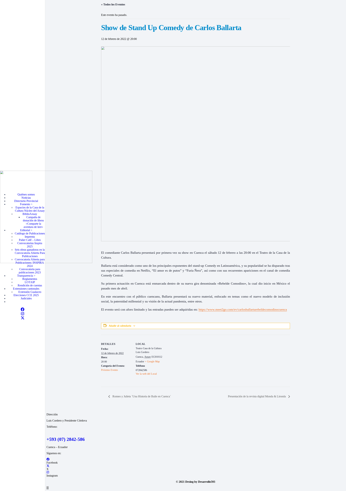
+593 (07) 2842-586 (65, 439)
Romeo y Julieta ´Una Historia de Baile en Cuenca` (141, 396)
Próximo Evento (109, 370)
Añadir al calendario (120, 325)
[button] (47, 487)
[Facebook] (23, 309)
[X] (23, 318)
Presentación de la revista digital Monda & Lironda (257, 396)
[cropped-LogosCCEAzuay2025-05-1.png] (46, 262)
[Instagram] (22, 314)
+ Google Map (152, 361)
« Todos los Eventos (113, 4)
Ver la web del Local (146, 373)
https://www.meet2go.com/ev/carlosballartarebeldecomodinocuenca (243, 309)
